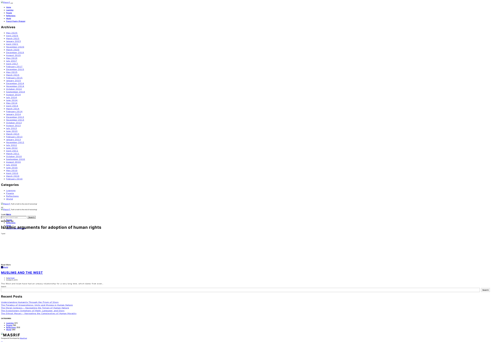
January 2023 (13, 41)
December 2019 (15, 52)
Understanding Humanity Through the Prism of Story (30, 302)
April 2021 (12, 44)
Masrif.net (23, 338)
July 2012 (11, 145)
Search (31, 217)
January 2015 (13, 80)
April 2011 (12, 150)
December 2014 (15, 83)
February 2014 (14, 111)
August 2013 (13, 125)
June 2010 (12, 167)
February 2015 (14, 77)
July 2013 (11, 128)
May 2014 (11, 103)
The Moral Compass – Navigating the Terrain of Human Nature (35, 307)
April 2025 (12, 35)
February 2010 (14, 179)
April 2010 (12, 173)
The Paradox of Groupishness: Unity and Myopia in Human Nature (37, 305)
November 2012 (15, 142)
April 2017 (12, 63)
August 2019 (13, 55)
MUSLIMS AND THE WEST (22, 272)
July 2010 (11, 165)
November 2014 (15, 86)
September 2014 (15, 92)
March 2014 (12, 108)
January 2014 (13, 114)
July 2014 (11, 97)
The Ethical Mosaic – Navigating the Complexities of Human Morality (39, 313)
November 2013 (15, 120)
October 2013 (14, 122)
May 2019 (11, 58)
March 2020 (12, 49)
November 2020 (15, 47)
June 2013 (12, 131)
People (9, 13)
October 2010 (14, 156)
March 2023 (12, 38)
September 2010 (15, 159)
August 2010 (13, 162)
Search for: (5, 214)
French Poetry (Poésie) (15, 21)
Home (8, 7)
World (8, 18)
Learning (9, 10)
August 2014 (13, 94)
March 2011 (12, 153)
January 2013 (13, 139)
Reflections (10, 16)
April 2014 (12, 106)
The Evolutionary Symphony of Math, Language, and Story (33, 310)
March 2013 (12, 134)
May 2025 (11, 33)
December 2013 (15, 117)
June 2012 (12, 148)
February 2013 (14, 136)
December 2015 (15, 69)
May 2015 (11, 72)
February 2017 (14, 66)
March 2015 (12, 75)
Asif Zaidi (11, 278)
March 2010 (12, 176)
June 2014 (12, 100)
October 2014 (14, 89)
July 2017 (11, 61)
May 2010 (11, 170)
